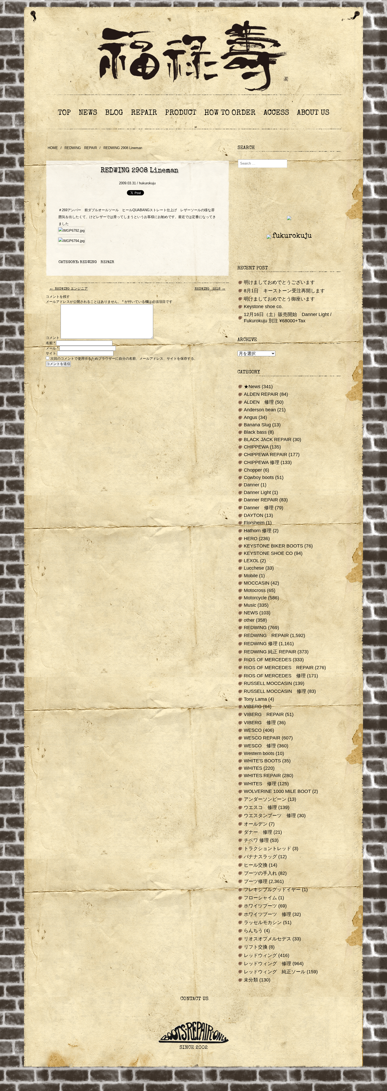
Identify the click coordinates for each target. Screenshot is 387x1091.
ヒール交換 (255, 865)
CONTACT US (194, 999)
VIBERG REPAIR (264, 714)
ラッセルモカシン (263, 922)
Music (250, 605)
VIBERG (253, 706)
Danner (251, 484)
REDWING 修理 (260, 643)
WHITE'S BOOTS (262, 760)
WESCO (253, 730)
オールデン (255, 824)
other (249, 620)
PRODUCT (180, 113)
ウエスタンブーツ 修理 (270, 815)
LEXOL (251, 560)
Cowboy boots (259, 477)
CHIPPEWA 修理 (261, 462)
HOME (53, 148)
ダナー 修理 (258, 832)
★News (252, 386)
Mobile (251, 575)
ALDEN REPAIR (261, 394)
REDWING (255, 627)
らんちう (253, 930)
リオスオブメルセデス (267, 938)
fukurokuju (292, 236)
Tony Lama (255, 699)
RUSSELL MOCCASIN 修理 (275, 691)
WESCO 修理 (260, 745)
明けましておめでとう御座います (279, 299)
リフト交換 (255, 947)
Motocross (255, 590)
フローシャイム (260, 897)
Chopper (253, 470)
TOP (64, 113)
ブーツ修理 (255, 881)
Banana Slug (257, 424)
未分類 (251, 980)
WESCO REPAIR (262, 738)
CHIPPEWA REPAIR (265, 454)
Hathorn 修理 (257, 530)
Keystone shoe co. (263, 306)
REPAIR (144, 113)
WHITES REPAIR (262, 775)
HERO (250, 538)
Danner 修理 (259, 507)
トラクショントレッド (267, 848)
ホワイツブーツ (260, 906)
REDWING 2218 (210, 289)
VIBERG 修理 (260, 722)
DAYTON (253, 515)
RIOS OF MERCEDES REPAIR (279, 667)
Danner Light (257, 492)
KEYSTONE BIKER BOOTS (273, 546)
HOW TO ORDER (230, 113)
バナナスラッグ (260, 856)
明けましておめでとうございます (279, 282)
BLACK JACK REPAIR (267, 439)
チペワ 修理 (256, 840)
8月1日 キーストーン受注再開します (284, 290)
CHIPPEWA (256, 447)
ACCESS (276, 113)
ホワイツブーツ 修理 (267, 914)
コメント (52, 338)
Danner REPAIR (261, 499)
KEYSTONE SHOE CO (268, 553)
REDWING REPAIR (80, 148)
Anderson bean (260, 409)
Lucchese (254, 568)
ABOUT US (313, 113)
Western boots (259, 753)
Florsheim (254, 522)
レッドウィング (260, 955)
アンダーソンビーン (265, 799)
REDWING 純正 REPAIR (270, 651)
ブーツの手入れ (260, 873)
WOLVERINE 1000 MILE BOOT (277, 791)
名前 (50, 343)
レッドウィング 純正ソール (274, 971)
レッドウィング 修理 (267, 963)
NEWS (88, 113)
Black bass (255, 432)
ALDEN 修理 (259, 402)
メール (52, 348)
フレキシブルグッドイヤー (272, 889)
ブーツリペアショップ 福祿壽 (193, 58)
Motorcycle (255, 597)
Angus (250, 417)
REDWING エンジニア (68, 289)
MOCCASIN (256, 583)
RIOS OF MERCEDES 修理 (275, 675)
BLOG (114, 113)
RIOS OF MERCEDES (267, 659)
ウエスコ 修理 (260, 807)
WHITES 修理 (260, 783)
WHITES (253, 768)
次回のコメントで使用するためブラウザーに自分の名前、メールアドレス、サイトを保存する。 (123, 359)
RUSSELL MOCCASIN (268, 683)
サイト (51, 353)
